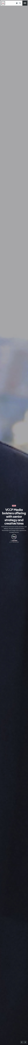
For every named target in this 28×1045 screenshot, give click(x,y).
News (14, 505)
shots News (14, 540)
